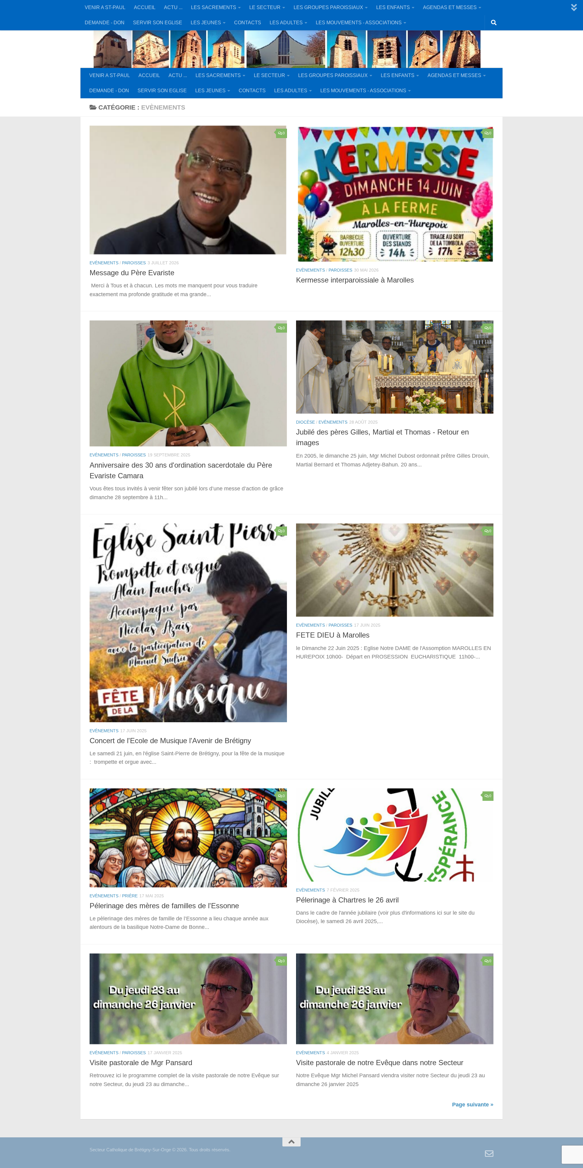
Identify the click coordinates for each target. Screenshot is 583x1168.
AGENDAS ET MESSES (450, 7)
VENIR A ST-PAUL (105, 7)
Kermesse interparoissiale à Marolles (355, 280)
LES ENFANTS (393, 7)
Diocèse (305, 422)
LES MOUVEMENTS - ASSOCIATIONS (359, 22)
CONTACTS (247, 22)
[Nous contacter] (489, 1153)
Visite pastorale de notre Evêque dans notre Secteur (379, 1063)
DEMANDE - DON (104, 22)
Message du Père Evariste (132, 273)
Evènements (104, 262)
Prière (130, 895)
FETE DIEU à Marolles (333, 635)
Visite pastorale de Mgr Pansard (141, 1063)
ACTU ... (173, 7)
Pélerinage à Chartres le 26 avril (347, 900)
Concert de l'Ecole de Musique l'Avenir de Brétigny (170, 741)
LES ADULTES (286, 22)
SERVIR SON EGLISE (157, 22)
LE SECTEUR (265, 7)
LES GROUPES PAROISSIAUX (328, 7)
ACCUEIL (144, 7)
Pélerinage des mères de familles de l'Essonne (164, 906)
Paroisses (134, 262)
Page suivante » (472, 1105)
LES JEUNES (206, 22)
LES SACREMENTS (213, 7)
